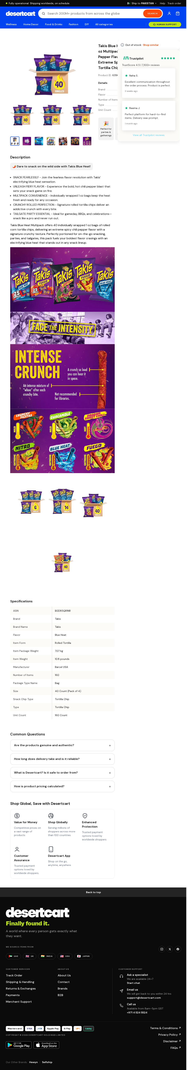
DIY (87, 24)
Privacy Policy (169, 1035)
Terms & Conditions (165, 1028)
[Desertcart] (20, 13)
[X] (170, 949)
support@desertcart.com (144, 997)
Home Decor (31, 24)
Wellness (11, 24)
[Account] (169, 13)
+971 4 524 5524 (137, 1012)
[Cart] (177, 13)
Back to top (93, 892)
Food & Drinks (53, 24)
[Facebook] (178, 949)
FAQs (176, 1048)
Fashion (73, 24)
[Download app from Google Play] (18, 1045)
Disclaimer (172, 1041)
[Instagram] (162, 949)
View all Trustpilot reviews (149, 135)
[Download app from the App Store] (46, 1045)
